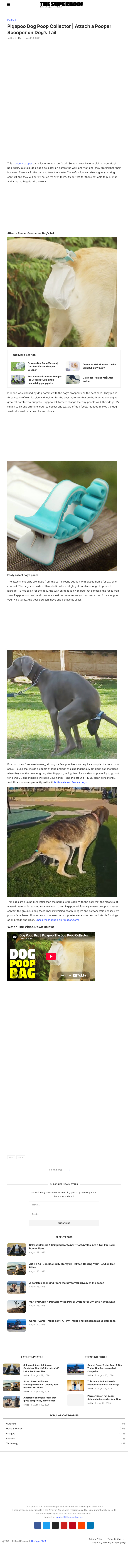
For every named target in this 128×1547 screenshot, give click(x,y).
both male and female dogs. (70, 782)
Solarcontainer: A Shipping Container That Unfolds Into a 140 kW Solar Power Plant (72, 1246)
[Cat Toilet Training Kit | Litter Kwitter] (73, 379)
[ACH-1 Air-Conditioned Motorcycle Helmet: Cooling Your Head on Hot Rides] (16, 1268)
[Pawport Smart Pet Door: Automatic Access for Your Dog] (75, 1400)
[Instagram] (55, 1525)
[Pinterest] (72, 1525)
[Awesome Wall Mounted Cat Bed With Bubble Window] (73, 366)
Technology (65, 1443)
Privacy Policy (95, 1539)
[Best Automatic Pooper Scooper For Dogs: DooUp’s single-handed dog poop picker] (18, 379)
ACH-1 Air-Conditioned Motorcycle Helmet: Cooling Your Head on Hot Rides (72, 1265)
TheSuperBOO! (38, 1541)
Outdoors (65, 1423)
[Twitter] (46, 1525)
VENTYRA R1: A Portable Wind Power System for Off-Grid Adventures (72, 1301)
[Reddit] (81, 1525)
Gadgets (65, 1433)
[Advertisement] (64, 208)
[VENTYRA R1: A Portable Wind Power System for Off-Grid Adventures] (16, 1306)
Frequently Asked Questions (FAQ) (108, 1542)
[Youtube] (64, 1525)
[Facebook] (37, 1525)
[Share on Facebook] (74, 1169)
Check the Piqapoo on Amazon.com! (57, 919)
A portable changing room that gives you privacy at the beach (66, 1282)
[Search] (119, 4)
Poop (20, 1157)
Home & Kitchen (65, 1428)
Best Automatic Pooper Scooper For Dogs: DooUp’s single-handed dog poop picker (45, 379)
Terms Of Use (114, 1539)
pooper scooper (22, 163)
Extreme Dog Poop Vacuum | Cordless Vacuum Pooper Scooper (43, 366)
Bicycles (65, 1438)
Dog (11, 1157)
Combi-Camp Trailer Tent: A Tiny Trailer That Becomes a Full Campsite (72, 1320)
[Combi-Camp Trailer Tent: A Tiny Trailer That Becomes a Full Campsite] (16, 1325)
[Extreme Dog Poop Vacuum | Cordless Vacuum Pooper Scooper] (18, 366)
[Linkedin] (90, 1525)
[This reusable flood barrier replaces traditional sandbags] (75, 1385)
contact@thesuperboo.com (70, 1517)
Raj (19, 38)
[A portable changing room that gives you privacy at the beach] (16, 1287)
